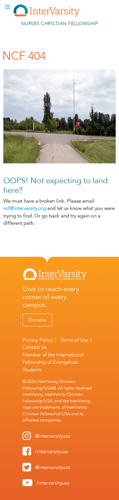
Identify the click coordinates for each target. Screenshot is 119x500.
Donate (37, 320)
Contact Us (34, 347)
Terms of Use (74, 340)
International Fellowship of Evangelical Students (53, 362)
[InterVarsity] (47, 15)
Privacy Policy (37, 340)
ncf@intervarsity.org (24, 208)
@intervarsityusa (52, 436)
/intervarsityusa (51, 451)
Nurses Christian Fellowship (59, 23)
